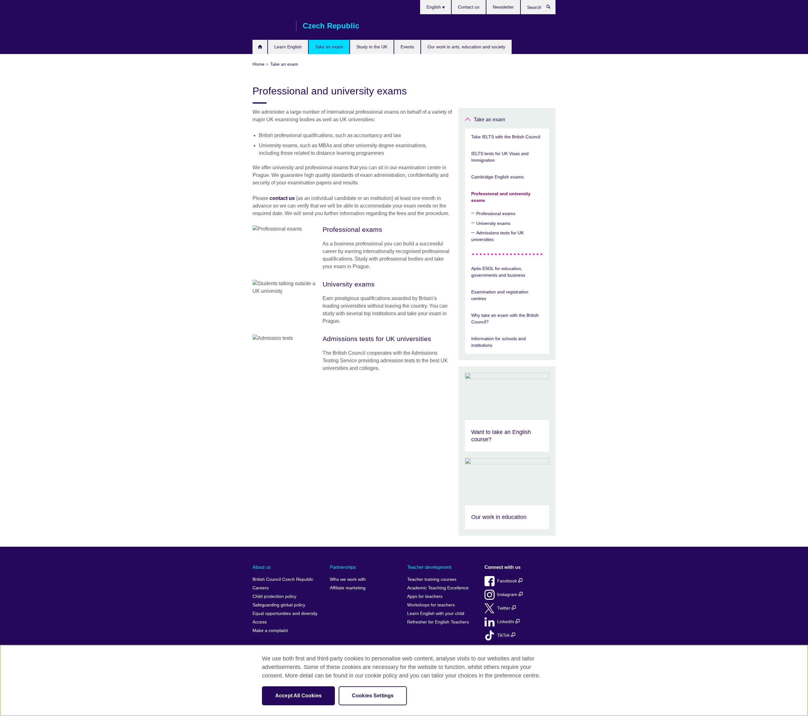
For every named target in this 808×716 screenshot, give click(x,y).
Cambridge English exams (497, 176)
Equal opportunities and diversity (285, 613)
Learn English (288, 46)
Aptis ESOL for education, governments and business (498, 272)
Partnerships (343, 567)
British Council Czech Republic (282, 579)
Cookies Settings (373, 695)
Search (552, 8)
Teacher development (429, 567)
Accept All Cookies (298, 695)
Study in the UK (371, 46)
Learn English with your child (435, 613)
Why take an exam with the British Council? (505, 318)
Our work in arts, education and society (466, 46)
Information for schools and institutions (498, 342)
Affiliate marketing (347, 588)
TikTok (504, 635)
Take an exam (329, 46)
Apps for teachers (425, 596)
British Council (271, 26)
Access (259, 622)
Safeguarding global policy (278, 605)
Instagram (508, 594)
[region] (404, 680)
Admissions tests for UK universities (497, 236)
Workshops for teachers (431, 605)
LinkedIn (506, 621)
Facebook (507, 581)
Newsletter (503, 6)
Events (407, 46)
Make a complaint (270, 630)
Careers (260, 588)
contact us (282, 198)
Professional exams (495, 213)
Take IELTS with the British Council (505, 136)
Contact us (468, 6)
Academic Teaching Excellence (438, 588)
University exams (493, 223)
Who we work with (348, 579)
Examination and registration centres (499, 295)
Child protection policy (274, 596)
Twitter (504, 608)
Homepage (259, 47)
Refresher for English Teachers (438, 622)
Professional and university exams (501, 197)
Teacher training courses (431, 579)
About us (261, 567)
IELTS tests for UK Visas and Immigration (500, 157)
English (434, 6)
